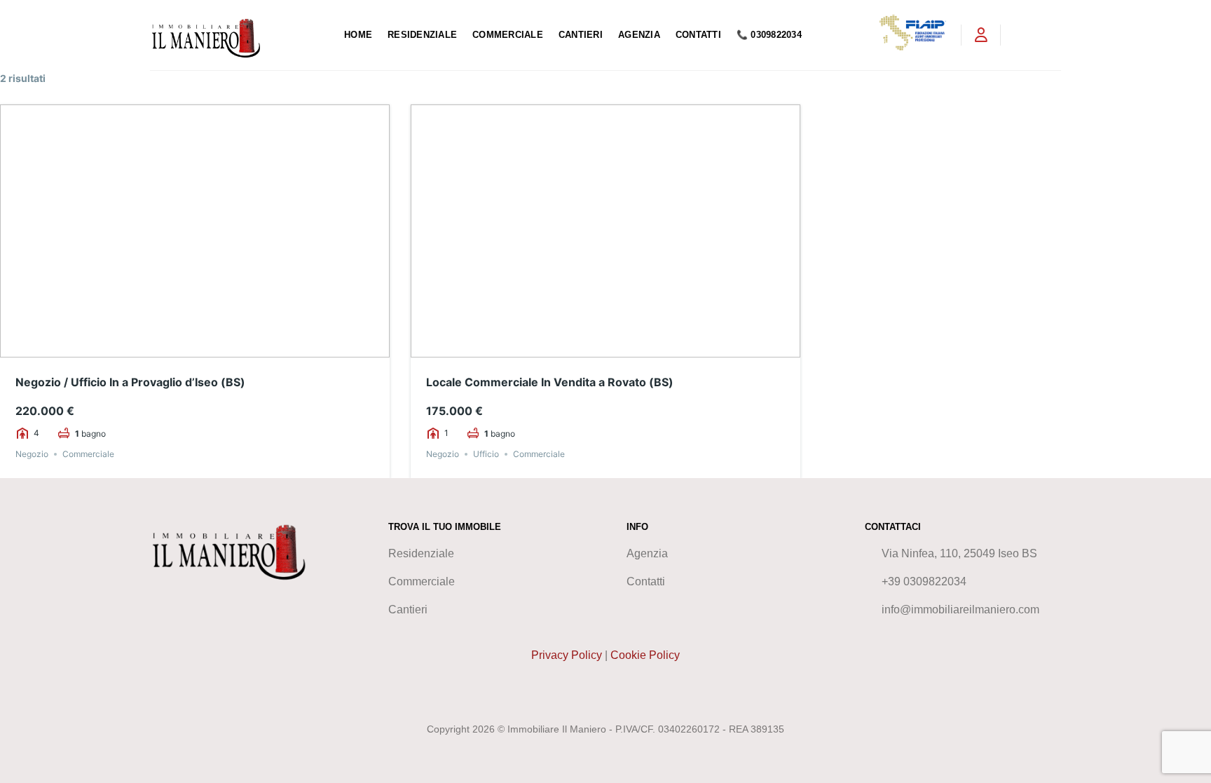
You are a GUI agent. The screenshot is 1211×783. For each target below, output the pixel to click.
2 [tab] (182, 347)
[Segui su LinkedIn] (1052, 35)
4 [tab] (207, 347)
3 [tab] (195, 347)
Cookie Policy (645, 655)
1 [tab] (169, 347)
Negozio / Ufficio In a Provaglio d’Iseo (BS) (130, 382)
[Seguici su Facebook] (1015, 35)
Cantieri (581, 34)
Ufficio (486, 454)
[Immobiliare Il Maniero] (236, 35)
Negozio (31, 454)
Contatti (698, 34)
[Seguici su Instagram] (1033, 35)
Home (358, 34)
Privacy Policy (566, 655)
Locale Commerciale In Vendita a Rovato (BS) (549, 382)
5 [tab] (220, 347)
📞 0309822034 (769, 34)
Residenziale (422, 34)
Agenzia (639, 34)
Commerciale (507, 34)
